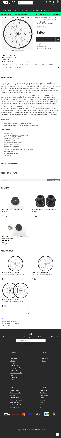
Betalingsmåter (14, 390)
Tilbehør (26, 10)
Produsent (5, 319)
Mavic (36, 17)
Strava (44, 361)
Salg (49, 10)
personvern (30, 344)
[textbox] (23, 180)
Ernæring (37, 10)
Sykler (4, 10)
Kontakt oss (43, 393)
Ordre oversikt (14, 365)
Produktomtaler (14, 397)
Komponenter (19, 10)
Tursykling (44, 10)
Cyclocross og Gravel (26, 17)
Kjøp (46, 39)
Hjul (18, 17)
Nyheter (12, 363)
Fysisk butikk (44, 390)
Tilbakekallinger (14, 407)
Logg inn (53, 4)
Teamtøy (42, 402)
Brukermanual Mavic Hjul (9, 321)
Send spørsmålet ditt (53, 180)
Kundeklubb (13, 377)
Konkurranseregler (15, 393)
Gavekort (13, 356)
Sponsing (42, 400)
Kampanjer (13, 358)
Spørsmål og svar (15, 402)
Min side (12, 361)
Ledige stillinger (44, 395)
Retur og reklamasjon (16, 400)
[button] (7, 64)
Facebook (45, 356)
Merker (12, 375)
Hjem (3, 17)
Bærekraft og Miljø (16, 373)
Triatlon (32, 10)
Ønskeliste (13, 370)
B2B (41, 407)
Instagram (45, 358)
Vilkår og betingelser (16, 405)
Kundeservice (14, 395)
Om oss (42, 397)
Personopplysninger (16, 368)
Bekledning (11, 10)
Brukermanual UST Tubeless (10, 323)
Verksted (42, 405)
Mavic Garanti (6, 325)
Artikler (12, 380)
